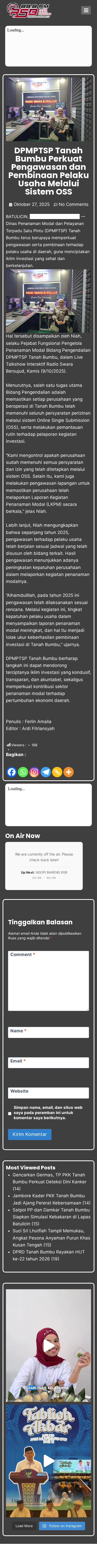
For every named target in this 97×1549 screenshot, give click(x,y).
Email (18, 1061)
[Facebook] (11, 768)
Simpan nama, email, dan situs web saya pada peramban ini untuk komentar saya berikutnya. (48, 1112)
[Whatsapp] (23, 768)
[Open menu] (86, 10)
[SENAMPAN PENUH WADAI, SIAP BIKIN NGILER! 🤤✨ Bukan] (48, 1345)
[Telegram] (46, 768)
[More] (68, 768)
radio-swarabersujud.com (55, 216)
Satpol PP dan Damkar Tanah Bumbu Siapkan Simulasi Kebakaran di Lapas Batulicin (52, 1216)
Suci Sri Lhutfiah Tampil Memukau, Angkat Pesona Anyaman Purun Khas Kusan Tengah (51, 1237)
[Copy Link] (57, 768)
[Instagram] (34, 768)
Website (19, 1091)
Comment (22, 954)
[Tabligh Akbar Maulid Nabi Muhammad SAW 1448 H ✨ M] (48, 1460)
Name (18, 1030)
